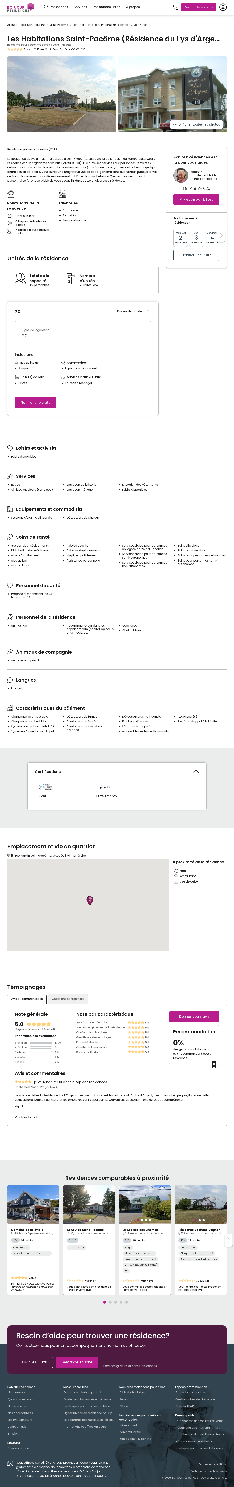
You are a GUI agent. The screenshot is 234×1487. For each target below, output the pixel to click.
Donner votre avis (194, 1016)
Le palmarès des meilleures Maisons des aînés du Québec (201, 1421)
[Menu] (20, 7)
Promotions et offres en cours (85, 1427)
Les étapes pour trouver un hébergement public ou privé (89, 1406)
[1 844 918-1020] (175, 7)
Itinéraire (79, 855)
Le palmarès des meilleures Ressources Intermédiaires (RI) (201, 1434)
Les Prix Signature (20, 1420)
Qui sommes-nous (21, 1399)
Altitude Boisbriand (133, 1392)
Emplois (13, 1433)
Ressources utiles (106, 7)
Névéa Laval (128, 1425)
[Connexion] (223, 7)
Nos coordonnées (20, 1413)
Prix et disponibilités (196, 199)
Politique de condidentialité (209, 1471)
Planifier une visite (35, 402)
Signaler (20, 1106)
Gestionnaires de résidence (195, 1399)
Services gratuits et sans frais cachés (130, 1366)
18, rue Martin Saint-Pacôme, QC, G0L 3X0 (61, 49)
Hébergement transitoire (194, 1441)
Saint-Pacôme (59, 24)
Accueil (12, 24)
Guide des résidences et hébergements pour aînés (89, 1399)
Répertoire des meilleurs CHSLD (198, 1428)
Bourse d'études (19, 1448)
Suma (124, 1399)
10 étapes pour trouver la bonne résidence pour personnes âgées (201, 1448)
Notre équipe (17, 1406)
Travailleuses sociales (191, 1392)
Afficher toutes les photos (199, 124)
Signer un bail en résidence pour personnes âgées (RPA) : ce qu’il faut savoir (89, 1413)
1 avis (27, 49)
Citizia (124, 1406)
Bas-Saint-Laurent (33, 24)
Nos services (17, 1392)
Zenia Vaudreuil (130, 1432)
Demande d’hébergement (82, 1392)
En (168, 7)
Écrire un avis (17, 1427)
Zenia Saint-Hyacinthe (135, 1439)
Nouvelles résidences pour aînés (142, 1387)
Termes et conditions (212, 1464)
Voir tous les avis (26, 1117)
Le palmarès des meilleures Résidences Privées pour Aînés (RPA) (89, 1420)
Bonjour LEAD (185, 1406)
